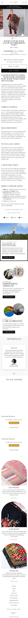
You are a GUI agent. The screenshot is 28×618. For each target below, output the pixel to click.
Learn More (8, 257)
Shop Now (14, 581)
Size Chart (14, 605)
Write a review (14, 423)
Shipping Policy (14, 600)
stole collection (15, 204)
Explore (14, 498)
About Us (14, 593)
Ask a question (14, 212)
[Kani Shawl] (14, 473)
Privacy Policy (14, 595)
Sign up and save (14, 609)
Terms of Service (14, 602)
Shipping (11, 54)
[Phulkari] (14, 556)
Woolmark (9, 205)
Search (14, 586)
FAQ (14, 591)
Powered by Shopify (14, 616)
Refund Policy (14, 598)
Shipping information (14, 209)
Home (14, 588)
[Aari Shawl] (14, 514)
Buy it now (14, 70)
